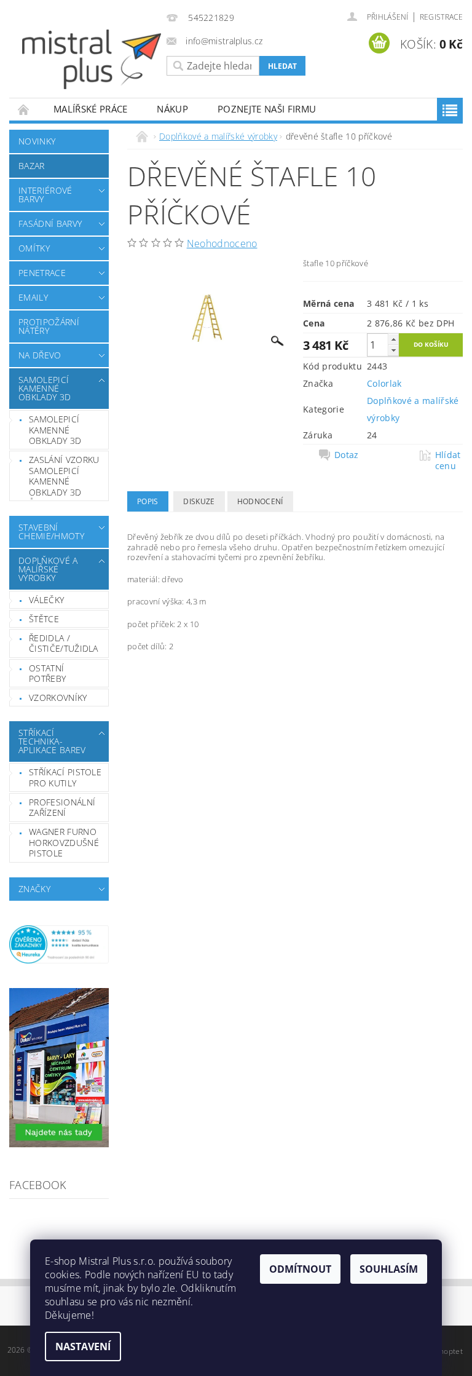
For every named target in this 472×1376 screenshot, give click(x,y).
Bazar (31, 166)
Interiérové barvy (45, 194)
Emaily (33, 297)
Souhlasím (389, 1269)
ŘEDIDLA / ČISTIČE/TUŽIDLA (63, 643)
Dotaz (346, 455)
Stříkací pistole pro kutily (65, 777)
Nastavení (83, 1346)
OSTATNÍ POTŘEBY (47, 673)
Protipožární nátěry (48, 326)
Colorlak (384, 383)
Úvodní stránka (24, 109)
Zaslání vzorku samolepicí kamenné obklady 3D (64, 476)
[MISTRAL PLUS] (91, 59)
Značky (34, 889)
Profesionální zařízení (62, 807)
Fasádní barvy (50, 223)
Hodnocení (260, 501)
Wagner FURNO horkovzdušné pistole (64, 842)
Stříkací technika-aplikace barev (51, 741)
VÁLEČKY (46, 600)
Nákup (172, 109)
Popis (148, 501)
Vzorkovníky (58, 697)
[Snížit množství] (393, 350)
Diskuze (198, 501)
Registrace (441, 17)
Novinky (36, 141)
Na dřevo (39, 355)
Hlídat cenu (448, 460)
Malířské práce (90, 109)
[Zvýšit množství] (393, 339)
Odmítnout (300, 1269)
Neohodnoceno (222, 243)
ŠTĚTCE (44, 619)
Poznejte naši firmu (267, 109)
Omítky (34, 248)
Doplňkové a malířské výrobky (48, 569)
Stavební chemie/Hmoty (51, 531)
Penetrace (42, 273)
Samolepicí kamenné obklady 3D (44, 388)
